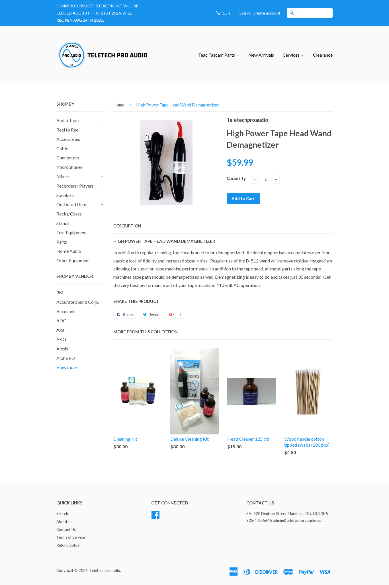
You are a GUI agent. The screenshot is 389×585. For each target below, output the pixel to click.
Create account (267, 13)
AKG (61, 339)
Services (291, 55)
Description (127, 225)
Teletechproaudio (104, 570)
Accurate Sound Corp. (77, 302)
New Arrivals (261, 55)
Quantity (236, 178)
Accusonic (66, 311)
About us (64, 521)
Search (62, 513)
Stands (62, 223)
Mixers (63, 176)
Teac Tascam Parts (217, 55)
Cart (226, 13)
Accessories (68, 139)
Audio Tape (67, 120)
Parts (61, 242)
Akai (60, 329)
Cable (62, 148)
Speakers (65, 195)
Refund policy (68, 545)
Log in (244, 13)
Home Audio (68, 251)
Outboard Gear (71, 204)
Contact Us (66, 529)
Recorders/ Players (75, 185)
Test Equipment (71, 232)
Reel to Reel (67, 129)
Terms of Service (70, 537)
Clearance (323, 55)
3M (60, 292)
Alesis (62, 348)
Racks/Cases (69, 213)
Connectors (67, 157)
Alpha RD (65, 358)
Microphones (69, 167)
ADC (61, 320)
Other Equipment (73, 260)
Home (118, 104)
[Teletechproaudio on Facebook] (155, 514)
